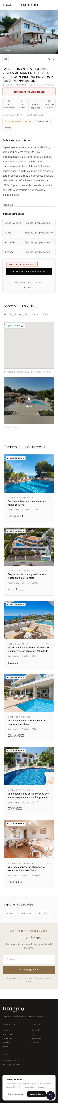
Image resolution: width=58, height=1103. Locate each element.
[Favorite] (54, 59)
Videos (5, 1046)
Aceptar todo (36, 1094)
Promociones (8, 1034)
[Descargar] (5, 59)
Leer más (7, 205)
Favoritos (6, 1042)
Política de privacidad (11, 1060)
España (43, 913)
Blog (33, 1034)
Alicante (26, 913)
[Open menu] (54, 5)
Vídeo (8, 50)
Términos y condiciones (12, 1064)
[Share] (49, 59)
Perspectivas (36, 1038)
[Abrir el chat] (50, 1095)
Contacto (35, 1042)
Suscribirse (29, 970)
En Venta (6, 1030)
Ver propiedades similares (30, 271)
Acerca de (35, 1030)
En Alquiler (7, 1038)
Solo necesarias (15, 1094)
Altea (10, 913)
